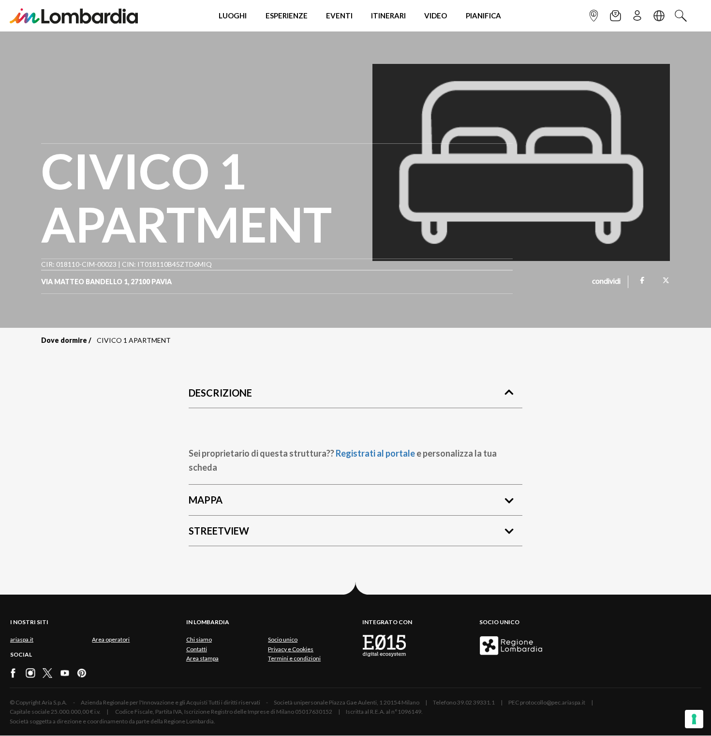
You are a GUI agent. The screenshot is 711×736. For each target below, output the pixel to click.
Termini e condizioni (294, 658)
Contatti (196, 649)
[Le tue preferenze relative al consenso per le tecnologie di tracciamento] (694, 719)
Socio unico (282, 639)
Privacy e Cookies (290, 649)
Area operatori (111, 639)
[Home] (74, 15)
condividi (606, 282)
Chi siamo (199, 639)
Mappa (205, 500)
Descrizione (220, 393)
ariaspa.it (21, 639)
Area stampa (202, 658)
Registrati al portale (375, 453)
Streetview (219, 531)
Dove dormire (64, 340)
